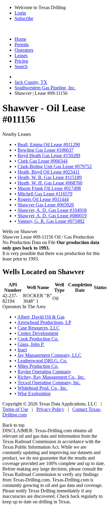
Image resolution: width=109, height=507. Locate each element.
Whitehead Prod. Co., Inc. (43, 388)
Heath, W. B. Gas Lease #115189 (50, 177)
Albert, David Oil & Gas (40, 316)
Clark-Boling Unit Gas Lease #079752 (55, 166)
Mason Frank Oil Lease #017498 (49, 188)
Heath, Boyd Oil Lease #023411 (49, 171)
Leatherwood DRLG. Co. (42, 360)
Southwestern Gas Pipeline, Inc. (45, 87)
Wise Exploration (34, 393)
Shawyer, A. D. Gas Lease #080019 (52, 215)
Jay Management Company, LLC (49, 355)
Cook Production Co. (38, 338)
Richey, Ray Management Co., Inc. (51, 377)
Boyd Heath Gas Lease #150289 (49, 155)
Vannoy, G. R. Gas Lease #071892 (51, 221)
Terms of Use (15, 409)
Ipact (22, 349)
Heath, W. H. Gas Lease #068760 (50, 182)
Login (20, 13)
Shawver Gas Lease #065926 (46, 204)
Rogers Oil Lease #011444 (43, 199)
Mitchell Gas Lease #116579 (45, 193)
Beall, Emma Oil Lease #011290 (49, 144)
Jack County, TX (31, 82)
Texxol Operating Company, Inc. (49, 382)
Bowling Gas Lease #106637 (46, 150)
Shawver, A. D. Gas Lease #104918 (52, 210)
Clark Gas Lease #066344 (43, 161)
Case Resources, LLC (39, 327)
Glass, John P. (31, 344)
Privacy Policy (50, 409)
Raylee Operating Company (44, 371)
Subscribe (24, 18)
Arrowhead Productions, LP (44, 322)
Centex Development (38, 333)
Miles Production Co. (38, 366)
